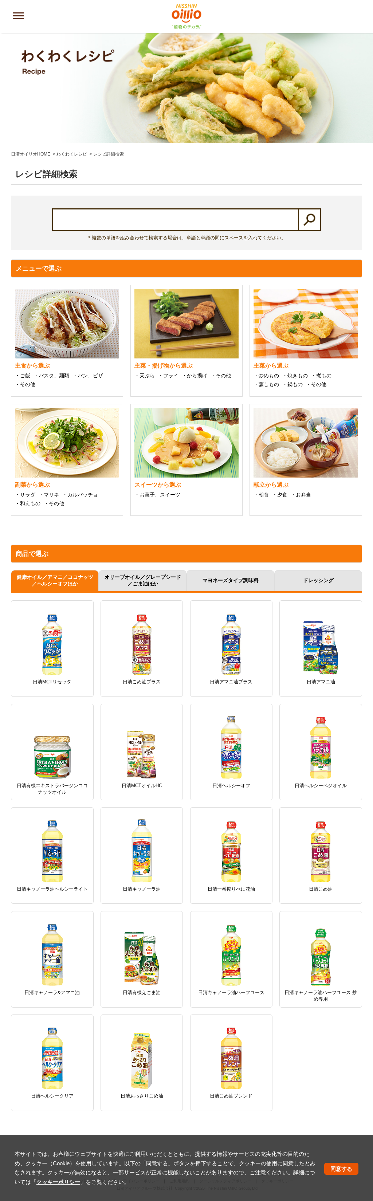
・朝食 (261, 495)
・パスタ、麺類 (51, 375)
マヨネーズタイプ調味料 (231, 580)
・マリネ (49, 495)
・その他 (25, 384)
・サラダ (25, 495)
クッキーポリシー (58, 1182)
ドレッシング (318, 580)
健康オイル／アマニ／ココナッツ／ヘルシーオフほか (55, 580)
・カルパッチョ (80, 495)
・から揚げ (194, 375)
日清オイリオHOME (30, 154)
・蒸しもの (266, 384)
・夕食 (279, 495)
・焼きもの (295, 375)
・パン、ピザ (87, 375)
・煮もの (321, 375)
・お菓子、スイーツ (157, 495)
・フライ (168, 375)
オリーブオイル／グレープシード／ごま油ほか (143, 580)
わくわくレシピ (71, 154)
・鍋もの (292, 384)
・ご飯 (22, 375)
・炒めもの (266, 375)
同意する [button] (341, 1169)
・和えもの (27, 503)
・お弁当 (301, 495)
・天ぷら (144, 375)
